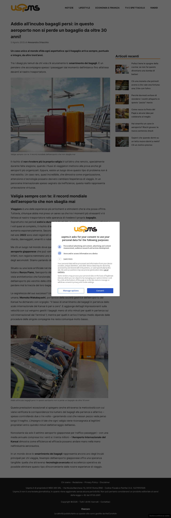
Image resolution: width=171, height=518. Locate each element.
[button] (85, 259)
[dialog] (85, 259)
